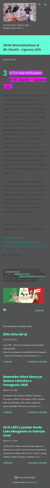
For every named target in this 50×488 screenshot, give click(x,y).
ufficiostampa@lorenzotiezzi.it (32, 276)
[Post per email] (4, 310)
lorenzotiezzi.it (13, 272)
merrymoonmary (32, 482)
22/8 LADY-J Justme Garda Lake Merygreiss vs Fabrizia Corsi (24, 431)
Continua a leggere (37, 361)
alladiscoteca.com (22, 274)
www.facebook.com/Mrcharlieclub (21, 242)
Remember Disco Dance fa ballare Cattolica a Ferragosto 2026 (22, 381)
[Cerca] (39, 4)
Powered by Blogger (26, 477)
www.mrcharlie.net (13, 237)
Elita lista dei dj (15, 334)
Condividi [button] (39, 310)
